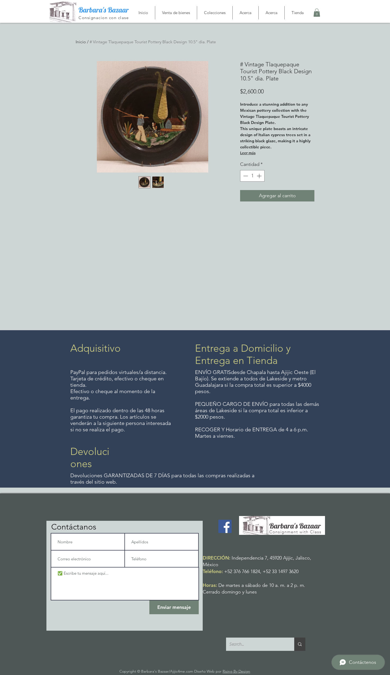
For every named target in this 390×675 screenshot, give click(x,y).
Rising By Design (236, 671)
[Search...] (299, 644)
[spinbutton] (252, 175)
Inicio (81, 41)
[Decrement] (245, 175)
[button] (316, 12)
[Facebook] (225, 526)
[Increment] (259, 175)
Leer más (247, 153)
